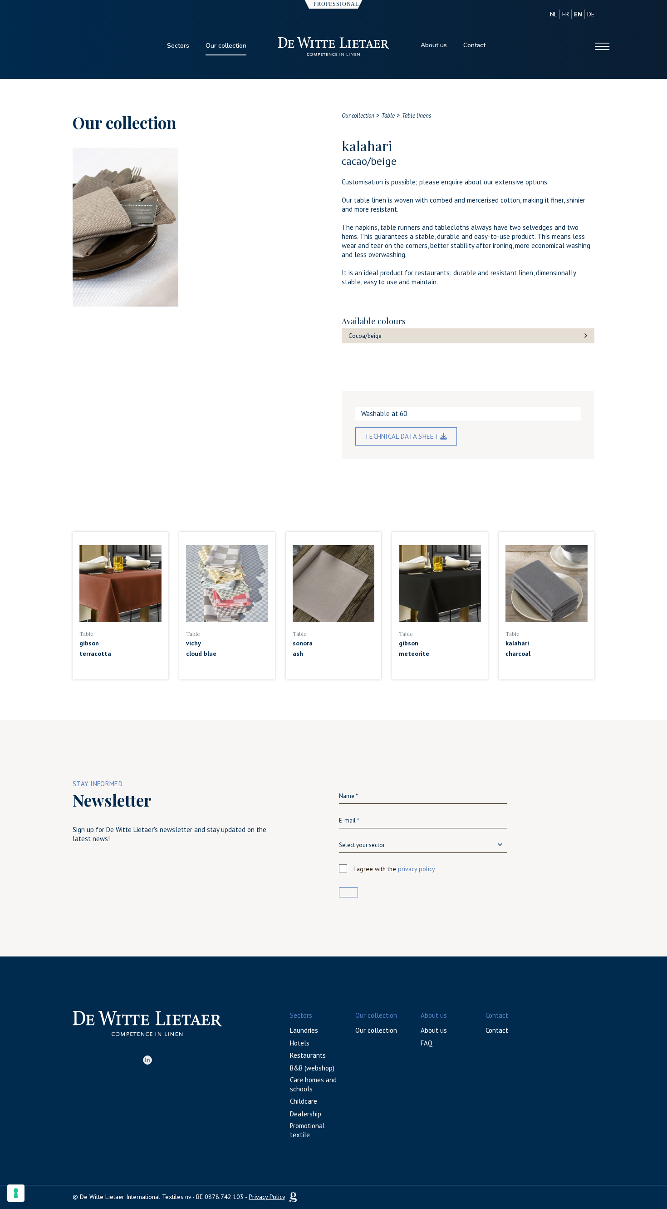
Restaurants (308, 1055)
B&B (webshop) (312, 1068)
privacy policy (416, 869)
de (590, 14)
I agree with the (394, 869)
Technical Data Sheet (402, 436)
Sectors (178, 45)
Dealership (305, 1114)
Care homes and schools (313, 1084)
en (578, 14)
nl (553, 14)
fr (565, 14)
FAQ (426, 1043)
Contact (474, 45)
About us (434, 45)
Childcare (303, 1101)
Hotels (299, 1043)
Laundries (304, 1030)
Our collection (226, 45)
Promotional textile (307, 1130)
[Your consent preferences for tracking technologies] (16, 1193)
